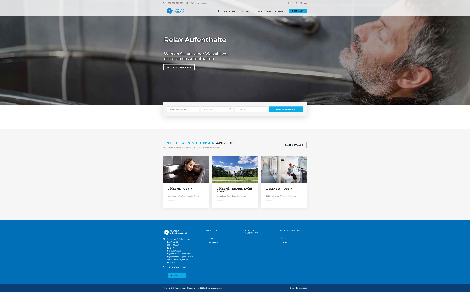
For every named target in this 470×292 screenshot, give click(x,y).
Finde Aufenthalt (285, 109)
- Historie (210, 238)
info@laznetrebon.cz (199, 3)
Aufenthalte (230, 11)
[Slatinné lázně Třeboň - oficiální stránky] (218, 11)
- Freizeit (284, 242)
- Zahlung (284, 238)
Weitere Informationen (179, 67)
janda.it (303, 288)
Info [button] (268, 11)
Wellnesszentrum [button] (252, 11)
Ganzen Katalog (294, 145)
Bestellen (297, 11)
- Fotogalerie (212, 242)
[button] (183, 109)
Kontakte (280, 11)
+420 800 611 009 (175, 3)
